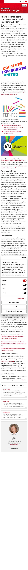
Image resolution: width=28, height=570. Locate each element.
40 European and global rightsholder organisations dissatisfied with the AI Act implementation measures (13, 127)
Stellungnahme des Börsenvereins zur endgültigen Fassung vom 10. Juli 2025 (13, 349)
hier (23, 380)
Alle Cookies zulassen (14, 302)
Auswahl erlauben (14, 306)
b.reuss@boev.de (14, 444)
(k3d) (12, 160)
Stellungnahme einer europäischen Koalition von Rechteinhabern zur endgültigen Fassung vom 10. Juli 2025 (13, 343)
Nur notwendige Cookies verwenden (14, 311)
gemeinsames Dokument (7, 361)
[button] (2, 1)
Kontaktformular (14, 448)
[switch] (25, 285)
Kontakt (25, 5)
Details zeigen (21, 298)
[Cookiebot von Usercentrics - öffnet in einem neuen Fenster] (21, 258)
